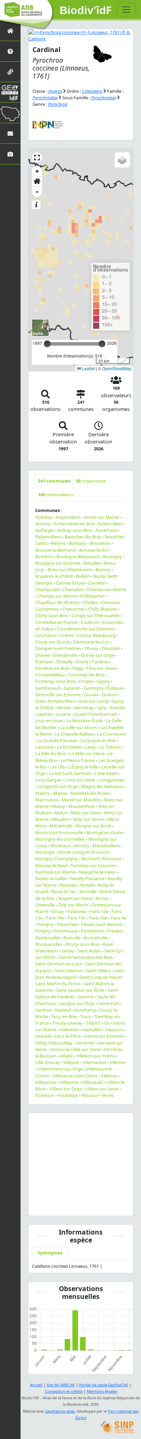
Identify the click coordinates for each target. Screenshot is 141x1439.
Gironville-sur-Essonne (58, 694)
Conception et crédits (64, 1391)
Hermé (63, 707)
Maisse (60, 793)
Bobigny (77, 543)
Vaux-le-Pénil (67, 1036)
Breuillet (92, 563)
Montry (81, 845)
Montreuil (60, 845)
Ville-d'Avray (47, 1062)
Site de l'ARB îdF (61, 1384)
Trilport (93, 1023)
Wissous (89, 1095)
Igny (101, 707)
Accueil (36, 1384)
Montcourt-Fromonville (59, 832)
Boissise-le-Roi (93, 550)
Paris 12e (99, 911)
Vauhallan (92, 1029)
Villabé (66, 1056)
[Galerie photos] (10, 154)
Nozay (101, 898)
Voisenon (44, 1095)
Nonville (87, 891)
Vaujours (114, 1029)
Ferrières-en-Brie (52, 668)
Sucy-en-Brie (64, 1016)
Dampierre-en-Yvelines (58, 648)
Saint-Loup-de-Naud (100, 977)
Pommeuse (65, 931)
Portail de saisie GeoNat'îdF (103, 1384)
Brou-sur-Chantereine (70, 569)
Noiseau (68, 885)
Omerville (45, 905)
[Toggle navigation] (126, 9)
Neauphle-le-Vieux (97, 872)
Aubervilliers (110, 524)
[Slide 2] (81, 1206)
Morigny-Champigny (56, 858)
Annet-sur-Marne (101, 517)
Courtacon (46, 635)
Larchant (44, 747)
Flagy (77, 668)
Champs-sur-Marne (106, 589)
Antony (42, 524)
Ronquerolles (48, 944)
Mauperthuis (81, 806)
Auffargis (44, 530)
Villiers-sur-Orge (65, 1089)
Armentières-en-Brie (74, 524)
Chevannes (73, 609)
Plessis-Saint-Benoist (102, 924)
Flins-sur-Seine (101, 668)
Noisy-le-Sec (63, 891)
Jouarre (63, 714)
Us (106, 1023)
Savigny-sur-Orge (77, 1003)
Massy (58, 806)
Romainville (95, 938)
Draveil (42, 655)
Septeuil (63, 1010)
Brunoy (103, 569)
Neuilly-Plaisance (87, 878)
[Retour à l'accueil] (10, 31)
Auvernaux (106, 530)
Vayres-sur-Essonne (104, 1036)
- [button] (37, 191)
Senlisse (43, 1010)
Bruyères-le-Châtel (54, 576)
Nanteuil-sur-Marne (55, 872)
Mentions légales (102, 1391)
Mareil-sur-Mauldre (81, 800)
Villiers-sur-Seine (101, 1089)
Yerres (108, 1095)
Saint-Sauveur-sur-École (80, 990)
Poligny (43, 931)
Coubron (90, 622)
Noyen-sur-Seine (75, 898)
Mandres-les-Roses (90, 793)
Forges (86, 681)
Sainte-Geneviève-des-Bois (86, 957)
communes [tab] (54, 481)
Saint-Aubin (89, 951)
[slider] (102, 343)
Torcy (85, 1016)
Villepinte (69, 1082)
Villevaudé (92, 1082)
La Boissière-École (84, 720)
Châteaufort (92, 596)
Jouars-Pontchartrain (95, 714)
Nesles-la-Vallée (51, 878)
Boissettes (100, 543)
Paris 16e (98, 918)
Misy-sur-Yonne (88, 819)
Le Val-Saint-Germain (70, 773)
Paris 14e (55, 918)
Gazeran (72, 688)
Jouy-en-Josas (49, 720)
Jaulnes (45, 714)
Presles (114, 931)
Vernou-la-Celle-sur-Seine (75, 1049)
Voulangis (68, 1095)
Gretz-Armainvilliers (55, 701)
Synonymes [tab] (50, 1253)
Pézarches (67, 924)
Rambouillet (47, 938)
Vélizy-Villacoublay (54, 1043)
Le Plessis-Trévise (78, 760)
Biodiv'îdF (86, 10)
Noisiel (87, 885)
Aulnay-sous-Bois (74, 530)
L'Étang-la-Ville (83, 767)
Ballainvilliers (48, 537)
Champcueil (47, 589)
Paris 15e (76, 918)
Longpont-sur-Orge (58, 786)
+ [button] (37, 171)
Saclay (67, 951)
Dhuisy (92, 648)
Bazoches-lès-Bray (83, 537)
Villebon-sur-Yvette (95, 1056)
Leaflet (88, 368)
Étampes (44, 662)
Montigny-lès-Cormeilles (60, 839)
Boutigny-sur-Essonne (57, 563)
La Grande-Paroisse (57, 740)
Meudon (60, 819)
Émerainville (65, 655)
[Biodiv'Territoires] (10, 113)
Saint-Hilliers (98, 970)
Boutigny (112, 556)
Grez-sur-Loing (93, 701)
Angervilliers (67, 517)
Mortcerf (90, 858)
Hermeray (84, 707)
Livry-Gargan (48, 780)
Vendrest (85, 1043)
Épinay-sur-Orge (97, 655)
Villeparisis (45, 1082)
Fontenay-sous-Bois (55, 681)
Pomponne (92, 931)
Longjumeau (112, 780)
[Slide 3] (93, 1206)
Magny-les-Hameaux (102, 786)
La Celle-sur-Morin (78, 727)
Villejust (71, 1062)
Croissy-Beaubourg (96, 635)
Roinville (71, 938)
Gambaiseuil (47, 688)
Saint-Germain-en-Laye (58, 964)
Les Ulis (57, 767)
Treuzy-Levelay (67, 1023)
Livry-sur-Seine (80, 780)
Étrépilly (64, 662)
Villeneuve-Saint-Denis (75, 1076)
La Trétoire (110, 747)
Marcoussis (46, 800)
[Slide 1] (68, 1206)
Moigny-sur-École (93, 826)
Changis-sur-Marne (57, 596)
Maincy (42, 793)
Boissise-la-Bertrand (55, 550)
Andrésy (43, 517)
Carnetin (97, 583)
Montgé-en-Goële (105, 832)
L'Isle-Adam (106, 773)
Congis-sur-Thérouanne (95, 615)
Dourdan (111, 648)
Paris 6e (118, 918)
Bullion (83, 576)
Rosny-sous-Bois (82, 944)
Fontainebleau (50, 675)
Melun (60, 813)
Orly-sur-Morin (73, 905)
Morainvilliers (106, 845)
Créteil (66, 635)
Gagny (103, 681)
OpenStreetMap (116, 368)
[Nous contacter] (10, 133)
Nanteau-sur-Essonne (93, 865)
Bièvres (58, 543)
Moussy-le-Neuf (51, 865)
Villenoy (109, 1076)
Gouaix (91, 694)
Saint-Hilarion (68, 970)
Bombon (44, 556)
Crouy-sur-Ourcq (52, 642)
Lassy (90, 747)
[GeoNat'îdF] (10, 92)
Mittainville (61, 826)
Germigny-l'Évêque (103, 688)
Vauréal (43, 1036)
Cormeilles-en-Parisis (56, 622)
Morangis (45, 852)
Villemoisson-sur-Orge (60, 1069)
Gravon (109, 694)
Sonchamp (86, 1010)
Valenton (69, 1029)
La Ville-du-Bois (50, 753)
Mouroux (111, 858)
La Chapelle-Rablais (74, 734)
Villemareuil (94, 1062)
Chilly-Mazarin (102, 609)
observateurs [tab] (55, 494)
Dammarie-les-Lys (91, 642)
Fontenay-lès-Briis (86, 675)
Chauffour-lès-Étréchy (57, 602)
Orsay (58, 911)
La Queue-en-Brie (98, 740)
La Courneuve (111, 734)
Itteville (117, 707)
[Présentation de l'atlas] (10, 51)
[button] (37, 157)
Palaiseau (77, 911)
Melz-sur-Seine (86, 813)
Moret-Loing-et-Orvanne (83, 852)
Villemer (118, 1062)
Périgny (45, 924)
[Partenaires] (10, 72)
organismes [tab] (91, 481)
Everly (82, 662)
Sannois (86, 996)
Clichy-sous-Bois (51, 615)
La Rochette (69, 747)
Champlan (73, 589)
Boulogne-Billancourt (78, 556)
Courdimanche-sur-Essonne (85, 629)
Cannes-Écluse (70, 583)
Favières (100, 662)
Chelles (90, 602)
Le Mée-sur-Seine (86, 753)
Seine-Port (108, 1003)
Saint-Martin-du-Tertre (57, 983)
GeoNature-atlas (60, 1411)
